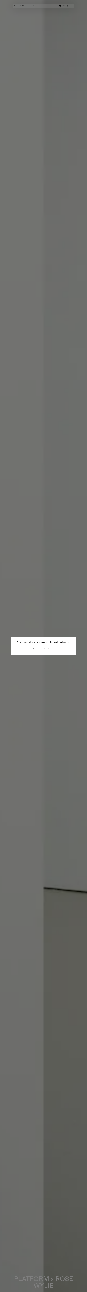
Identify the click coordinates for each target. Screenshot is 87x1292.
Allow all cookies (49, 649)
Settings (35, 649)
